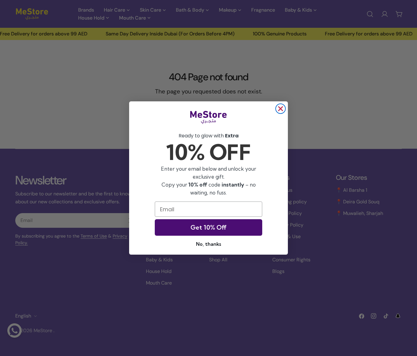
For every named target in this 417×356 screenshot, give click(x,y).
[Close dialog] (280, 109)
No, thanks (208, 244)
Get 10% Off (208, 227)
